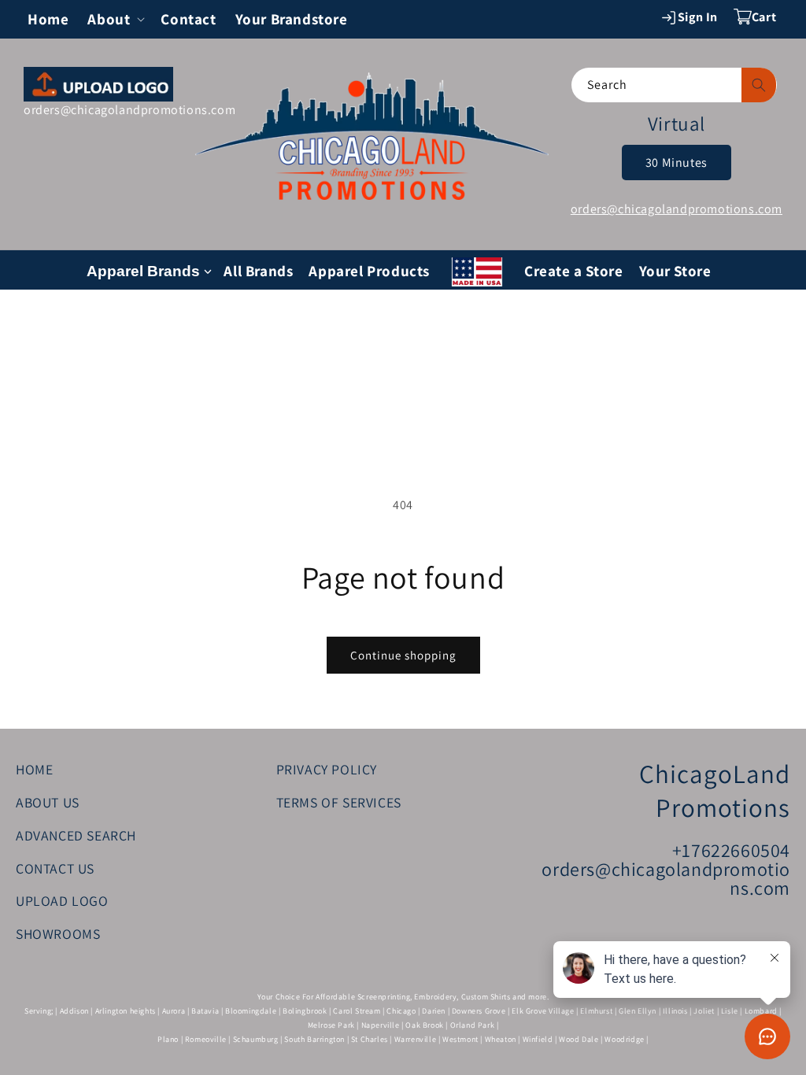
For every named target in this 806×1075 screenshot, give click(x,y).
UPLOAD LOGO (62, 901)
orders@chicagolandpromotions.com (129, 110)
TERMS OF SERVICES (338, 802)
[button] (114, 19)
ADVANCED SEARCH (76, 835)
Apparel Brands (143, 271)
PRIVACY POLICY (326, 769)
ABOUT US (47, 802)
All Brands (258, 270)
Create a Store (573, 270)
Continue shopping (403, 655)
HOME (34, 769)
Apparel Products (369, 270)
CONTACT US (55, 868)
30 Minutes (676, 162)
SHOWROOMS (58, 934)
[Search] (758, 85)
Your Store (675, 270)
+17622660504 (731, 850)
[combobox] (674, 85)
